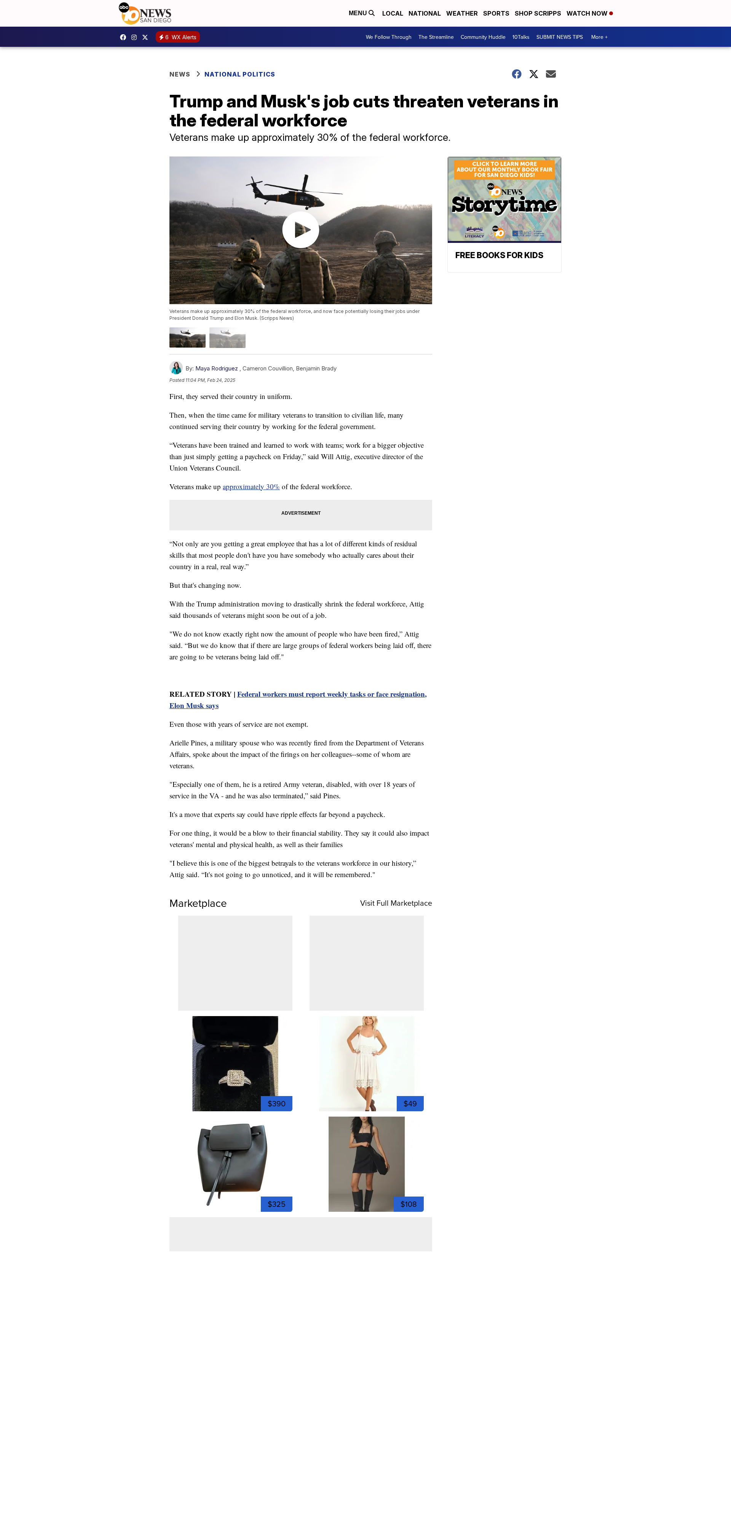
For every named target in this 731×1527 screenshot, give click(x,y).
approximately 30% (251, 486)
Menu (359, 13)
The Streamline (436, 37)
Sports (496, 13)
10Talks (521, 37)
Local (392, 13)
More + (599, 37)
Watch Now (588, 13)
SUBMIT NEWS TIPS (559, 37)
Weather (462, 13)
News (179, 74)
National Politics (239, 74)
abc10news (125, 37)
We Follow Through (389, 37)
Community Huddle (483, 37)
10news (147, 37)
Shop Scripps (538, 13)
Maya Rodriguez (216, 368)
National (425, 13)
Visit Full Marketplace (396, 902)
